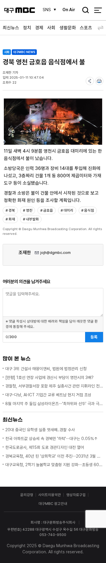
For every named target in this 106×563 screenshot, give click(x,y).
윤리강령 (26, 495)
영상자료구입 (76, 495)
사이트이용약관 (49, 495)
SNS (47, 9)
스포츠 (86, 28)
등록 (93, 337)
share (90, 81)
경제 (39, 28)
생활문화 (67, 28)
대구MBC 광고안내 (53, 503)
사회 (51, 28)
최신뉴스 (11, 28)
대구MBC (19, 10)
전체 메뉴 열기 (98, 10)
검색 (84, 10)
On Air (68, 9)
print (99, 81)
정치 (27, 28)
